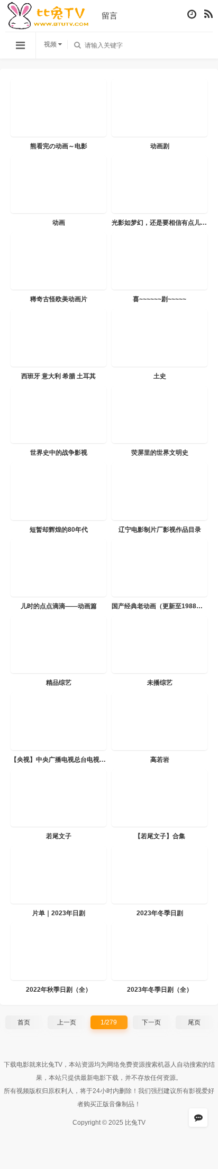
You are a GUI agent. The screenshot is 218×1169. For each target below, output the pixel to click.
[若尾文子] (58, 798)
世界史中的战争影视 (58, 452)
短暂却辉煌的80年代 (59, 529)
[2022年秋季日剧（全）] (58, 951)
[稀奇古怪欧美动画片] (58, 261)
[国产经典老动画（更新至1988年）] (159, 568)
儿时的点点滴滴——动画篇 (59, 606)
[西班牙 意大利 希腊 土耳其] (58, 338)
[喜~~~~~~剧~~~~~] (159, 261)
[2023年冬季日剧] (159, 875)
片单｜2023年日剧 (58, 913)
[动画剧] (159, 108)
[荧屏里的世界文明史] (159, 415)
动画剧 (159, 146)
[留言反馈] (198, 1117)
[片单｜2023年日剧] (58, 875)
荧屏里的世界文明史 (159, 452)
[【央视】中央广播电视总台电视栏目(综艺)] (58, 721)
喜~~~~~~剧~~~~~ (159, 299)
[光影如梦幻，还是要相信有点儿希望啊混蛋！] (159, 184)
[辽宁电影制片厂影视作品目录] (159, 491)
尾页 (194, 1022)
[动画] (58, 184)
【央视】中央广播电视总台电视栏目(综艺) (70, 759)
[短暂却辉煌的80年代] (58, 491)
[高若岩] (159, 721)
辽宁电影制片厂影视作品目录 (160, 529)
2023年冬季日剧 (160, 913)
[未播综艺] (159, 645)
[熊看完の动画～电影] (58, 108)
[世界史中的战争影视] (58, 415)
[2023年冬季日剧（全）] (159, 951)
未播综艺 (159, 682)
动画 (58, 222)
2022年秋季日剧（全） (59, 989)
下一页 (151, 1022)
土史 (159, 376)
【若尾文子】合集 (159, 836)
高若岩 (159, 759)
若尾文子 (58, 836)
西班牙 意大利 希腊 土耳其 (58, 376)
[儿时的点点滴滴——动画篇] (58, 568)
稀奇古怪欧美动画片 (58, 299)
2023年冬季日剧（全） (160, 989)
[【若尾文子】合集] (159, 798)
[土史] (159, 338)
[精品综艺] (58, 645)
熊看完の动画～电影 (58, 146)
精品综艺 (58, 682)
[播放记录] (191, 14)
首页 (23, 1022)
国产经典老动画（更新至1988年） (160, 606)
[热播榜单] (208, 14)
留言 (109, 15)
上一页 (66, 1022)
